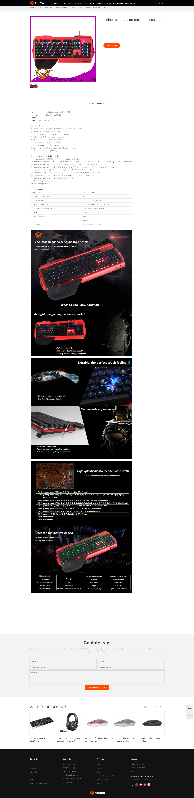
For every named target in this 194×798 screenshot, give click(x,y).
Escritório (100, 768)
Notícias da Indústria (138, 768)
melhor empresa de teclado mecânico (94, 7)
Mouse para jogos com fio (106, 776)
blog (132, 771)
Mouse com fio (102, 783)
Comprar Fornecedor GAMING (66, 7)
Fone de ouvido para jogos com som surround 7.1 (68, 739)
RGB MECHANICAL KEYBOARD (38, 739)
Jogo (99, 765)
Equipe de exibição (69, 768)
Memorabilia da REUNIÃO (72, 779)
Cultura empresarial (70, 771)
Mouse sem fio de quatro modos (150, 739)
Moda (153, 707)
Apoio (32, 776)
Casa (31, 765)
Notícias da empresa (138, 764)
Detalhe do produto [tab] (97, 104)
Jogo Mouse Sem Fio (104, 780)
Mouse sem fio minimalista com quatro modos (123, 739)
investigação (112, 45)
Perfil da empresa (69, 764)
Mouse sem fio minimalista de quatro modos (96, 739)
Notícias (32, 780)
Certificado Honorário (70, 775)
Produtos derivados (45, 7)
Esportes (147, 707)
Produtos (160, 707)
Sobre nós (33, 772)
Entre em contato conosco (39, 783)
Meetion (33, 7)
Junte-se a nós (68, 782)
